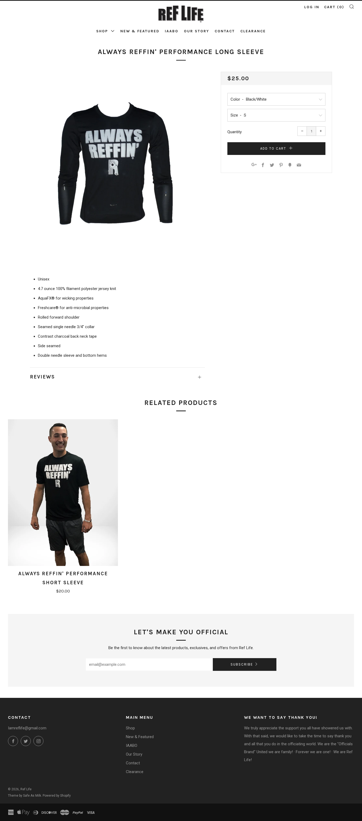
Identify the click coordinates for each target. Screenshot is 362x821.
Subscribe (242, 664)
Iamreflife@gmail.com (27, 728)
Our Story (196, 31)
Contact (225, 31)
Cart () (334, 7)
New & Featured (139, 31)
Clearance (253, 31)
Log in (311, 7)
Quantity (234, 132)
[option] (117, 165)
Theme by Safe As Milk (24, 795)
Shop (102, 31)
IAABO (171, 31)
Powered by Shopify (57, 795)
